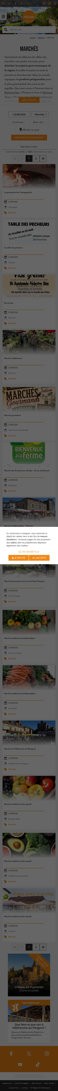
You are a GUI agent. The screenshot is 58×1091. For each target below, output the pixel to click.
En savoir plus (30, 551)
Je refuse (20, 557)
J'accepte (41, 557)
